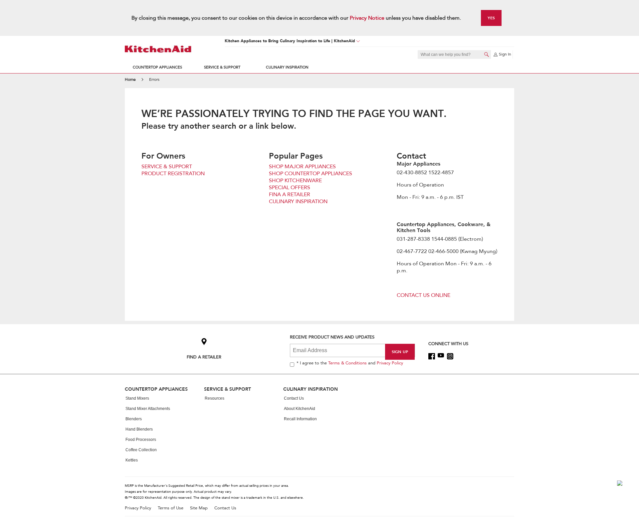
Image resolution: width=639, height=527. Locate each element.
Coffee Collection (141, 450)
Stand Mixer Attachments (147, 408)
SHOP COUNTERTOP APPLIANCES (310, 173)
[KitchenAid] (158, 49)
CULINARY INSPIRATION (298, 201)
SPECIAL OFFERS (289, 187)
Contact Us (294, 398)
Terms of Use (170, 508)
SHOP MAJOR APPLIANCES (302, 166)
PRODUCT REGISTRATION (173, 173)
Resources (214, 398)
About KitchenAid (299, 408)
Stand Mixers (137, 398)
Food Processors (140, 439)
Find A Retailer (204, 357)
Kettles (131, 460)
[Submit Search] (486, 54)
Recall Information (300, 419)
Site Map (199, 508)
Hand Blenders (139, 429)
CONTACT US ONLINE (423, 295)
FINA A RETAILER (289, 194)
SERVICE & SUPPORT (166, 166)
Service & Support (222, 67)
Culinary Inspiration (287, 67)
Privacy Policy (390, 363)
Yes (491, 17)
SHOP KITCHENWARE (295, 180)
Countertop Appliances (157, 67)
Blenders (133, 419)
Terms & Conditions (347, 363)
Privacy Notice (367, 18)
